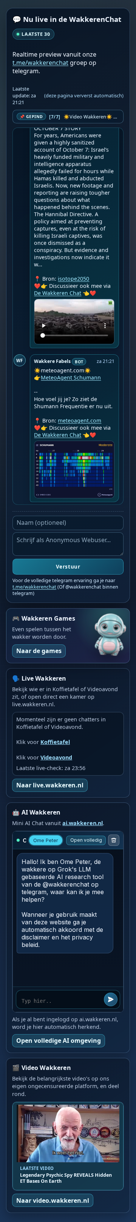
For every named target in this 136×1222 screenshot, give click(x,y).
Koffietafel (55, 741)
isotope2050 (73, 278)
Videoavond (56, 757)
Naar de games (39, 651)
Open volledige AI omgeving (58, 1040)
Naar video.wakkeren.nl (52, 1200)
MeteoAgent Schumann (71, 377)
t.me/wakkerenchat (40, 62)
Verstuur (68, 566)
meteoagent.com (79, 420)
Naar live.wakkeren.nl (49, 785)
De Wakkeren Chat (57, 293)
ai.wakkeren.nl (82, 823)
